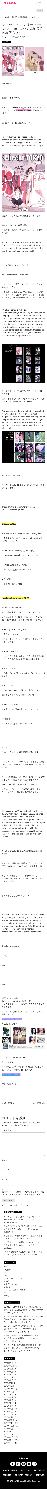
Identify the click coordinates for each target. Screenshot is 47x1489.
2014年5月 (8, 1440)
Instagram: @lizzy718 (12, 1019)
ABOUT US (25, 1470)
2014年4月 (8, 1443)
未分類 (7, 1295)
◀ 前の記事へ (8, 1103)
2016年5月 (8, 1371)
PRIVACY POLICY (23, 1475)
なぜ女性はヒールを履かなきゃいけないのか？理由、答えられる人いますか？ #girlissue (22, 1245)
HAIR (6, 1272)
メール (5, 1170)
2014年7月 (8, 1434)
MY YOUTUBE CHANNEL (15, 1290)
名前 (4, 1160)
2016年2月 (8, 1380)
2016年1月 (8, 1383)
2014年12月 (9, 1420)
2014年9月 (8, 1428)
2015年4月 (8, 1408)
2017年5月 (8, 1363)
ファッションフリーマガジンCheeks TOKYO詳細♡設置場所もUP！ (23, 29)
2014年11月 (9, 1423)
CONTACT (40, 1475)
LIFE (6, 1275)
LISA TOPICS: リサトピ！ (15, 1278)
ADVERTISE (39, 1470)
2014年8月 (8, 1431)
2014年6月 (8, 1437)
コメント (6, 1130)
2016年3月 (8, 1377)
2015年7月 (8, 1400)
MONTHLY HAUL (11, 1284)
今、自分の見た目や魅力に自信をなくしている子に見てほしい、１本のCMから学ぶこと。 (23, 1348)
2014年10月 (9, 1426)
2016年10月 (9, 1366)
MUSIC (7, 1287)
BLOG (14, 17)
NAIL (6, 1292)
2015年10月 (9, 1391)
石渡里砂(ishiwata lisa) (30, 17)
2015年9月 (8, 1394)
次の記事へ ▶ (39, 1103)
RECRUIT (7, 1475)
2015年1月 (8, 1417)
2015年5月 (8, 1406)
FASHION (8, 1270)
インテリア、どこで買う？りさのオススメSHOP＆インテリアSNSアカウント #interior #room (22, 1219)
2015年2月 (8, 1414)
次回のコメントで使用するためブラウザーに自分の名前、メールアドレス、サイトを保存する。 (23, 1193)
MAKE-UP (8, 1281)
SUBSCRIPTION (9, 1470)
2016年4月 (8, 1374)
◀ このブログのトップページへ (15, 1205)
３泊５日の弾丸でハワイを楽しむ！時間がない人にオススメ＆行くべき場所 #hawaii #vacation (23, 1229)
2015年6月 (8, 1403)
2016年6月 (8, 1369)
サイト (5, 1179)
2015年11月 (9, 1389)
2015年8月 (8, 1397)
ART (5, 1267)
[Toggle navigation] (40, 3)
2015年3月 (8, 1411)
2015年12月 (9, 1386)
